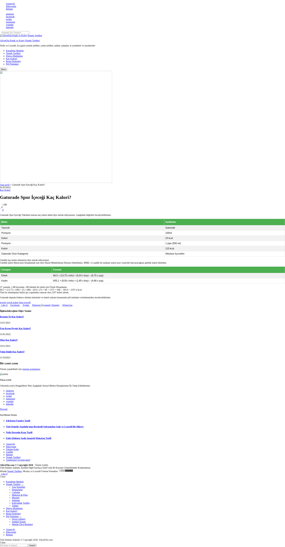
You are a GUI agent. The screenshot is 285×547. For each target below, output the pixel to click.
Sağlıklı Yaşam (19, 521)
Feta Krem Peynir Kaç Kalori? (15, 328)
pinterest (10, 14)
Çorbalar (16, 492)
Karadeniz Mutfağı (15, 50)
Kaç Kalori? (11, 58)
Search (32, 545)
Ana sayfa (5, 184)
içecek (3, 302)
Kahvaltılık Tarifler (21, 503)
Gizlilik (9, 452)
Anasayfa (10, 3)
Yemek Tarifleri (13, 53)
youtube (10, 24)
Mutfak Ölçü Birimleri (22, 524)
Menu (3, 69)
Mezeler (15, 497)
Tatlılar (15, 505)
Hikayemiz (11, 6)
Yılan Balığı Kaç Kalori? (12, 351)
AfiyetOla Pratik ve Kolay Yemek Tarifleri (20, 40)
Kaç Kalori (5, 190)
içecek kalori (12, 302)
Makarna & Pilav (20, 495)
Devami (3, 409)
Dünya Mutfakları (14, 56)
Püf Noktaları (12, 64)
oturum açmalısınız (31, 369)
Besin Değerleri (13, 61)
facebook (10, 16)
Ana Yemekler (18, 487)
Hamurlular (17, 489)
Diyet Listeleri (18, 519)
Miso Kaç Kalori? (9, 340)
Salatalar (16, 500)
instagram (10, 22)
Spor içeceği (25, 302)
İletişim (9, 9)
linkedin (10, 27)
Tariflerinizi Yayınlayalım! (18, 460)
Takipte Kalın (12, 449)
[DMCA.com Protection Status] (65, 471)
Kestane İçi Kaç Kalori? (12, 316)
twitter (9, 19)
